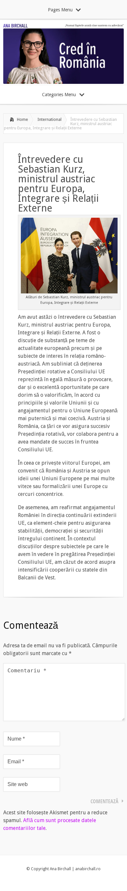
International (49, 119)
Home (22, 119)
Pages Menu (60, 9)
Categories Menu (59, 94)
